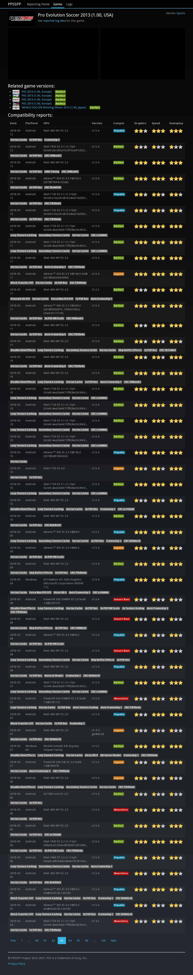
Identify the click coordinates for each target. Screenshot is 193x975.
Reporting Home (38, 4)
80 (36, 940)
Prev (13, 940)
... (29, 940)
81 (45, 940)
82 (53, 940)
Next (113, 940)
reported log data (54, 20)
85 (78, 940)
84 (70, 940)
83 (61, 940)
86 (86, 940)
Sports (181, 13)
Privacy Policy (16, 963)
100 (103, 940)
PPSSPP (14, 4)
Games (57, 4)
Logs (69, 4)
